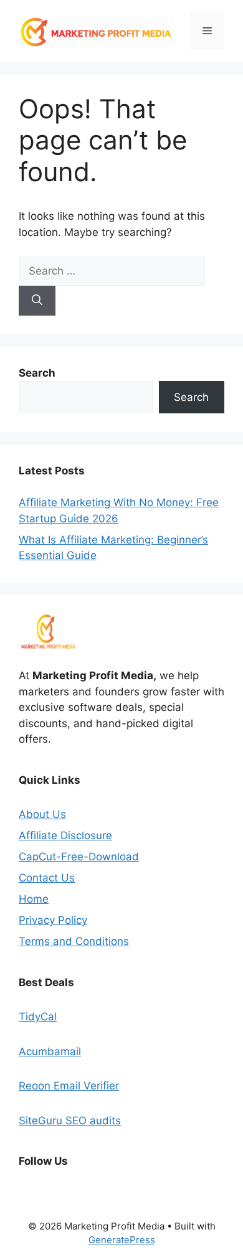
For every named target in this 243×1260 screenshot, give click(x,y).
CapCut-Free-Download (79, 856)
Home (34, 899)
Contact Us (47, 878)
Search (191, 397)
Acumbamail (50, 1051)
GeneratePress (121, 1240)
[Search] (37, 301)
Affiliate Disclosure (65, 835)
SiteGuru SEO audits (70, 1120)
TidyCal (38, 1016)
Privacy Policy (53, 920)
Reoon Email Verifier (69, 1085)
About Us (42, 814)
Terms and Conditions (74, 941)
